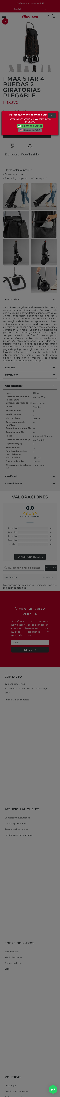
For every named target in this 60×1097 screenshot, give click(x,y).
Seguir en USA (31, 130)
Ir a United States (31, 126)
